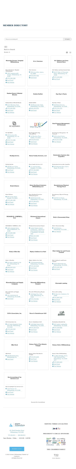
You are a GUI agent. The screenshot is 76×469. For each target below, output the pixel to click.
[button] (67, 52)
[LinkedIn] (20, 443)
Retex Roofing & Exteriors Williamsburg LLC (35, 195)
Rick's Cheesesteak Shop (58, 225)
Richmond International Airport (37, 225)
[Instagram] (17, 443)
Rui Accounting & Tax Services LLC (14, 386)
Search (68, 39)
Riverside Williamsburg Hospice (37, 291)
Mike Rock (8, 353)
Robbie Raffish (32, 102)
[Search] (4, 4)
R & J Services (32, 69)
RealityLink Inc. (10, 164)
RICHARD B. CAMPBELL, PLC (13, 225)
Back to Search (9, 49)
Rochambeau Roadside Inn (58, 321)
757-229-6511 (12, 435)
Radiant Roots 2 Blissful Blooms (13, 102)
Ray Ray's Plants (56, 102)
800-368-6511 (22, 435)
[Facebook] (13, 443)
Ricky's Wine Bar (10, 260)
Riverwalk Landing (57, 291)
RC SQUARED (9, 132)
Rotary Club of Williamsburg (59, 353)
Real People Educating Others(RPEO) (34, 133)
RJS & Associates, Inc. (11, 321)
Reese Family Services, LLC (36, 164)
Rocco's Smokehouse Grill (35, 321)
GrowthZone (41, 402)
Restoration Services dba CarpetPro (61, 164)
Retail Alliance (9, 194)
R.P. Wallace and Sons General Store (61, 69)
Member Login (17, 448)
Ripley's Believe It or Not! (35, 260)
